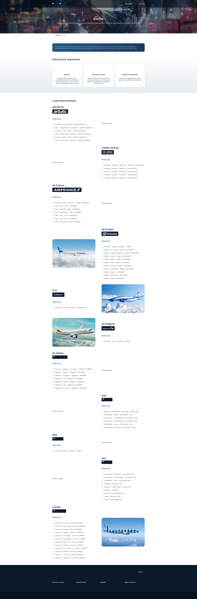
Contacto (142, 4)
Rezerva (58, 35)
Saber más (56, 119)
